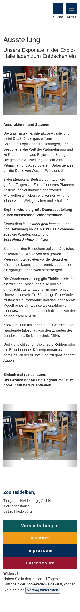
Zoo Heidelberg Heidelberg (20, 10)
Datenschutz (40, 563)
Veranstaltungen (40, 526)
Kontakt (40, 538)
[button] (8, 435)
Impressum (40, 550)
